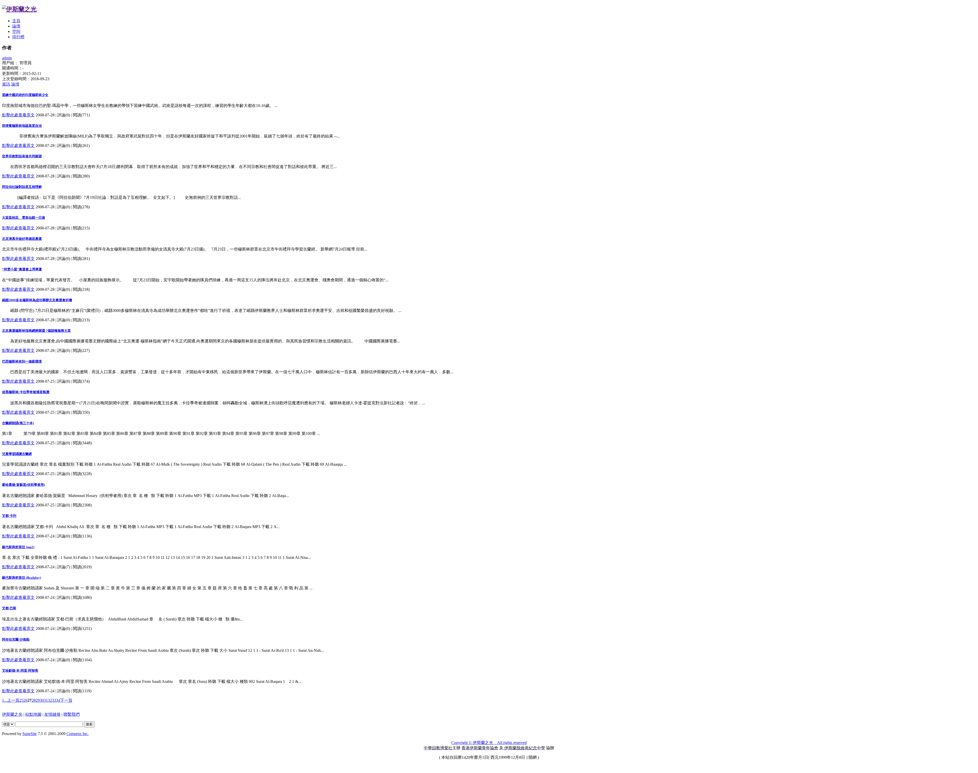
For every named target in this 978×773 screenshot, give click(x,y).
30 (42, 700)
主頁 (16, 21)
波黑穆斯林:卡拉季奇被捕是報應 (25, 392)
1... (4, 700)
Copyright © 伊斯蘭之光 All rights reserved (489, 742)
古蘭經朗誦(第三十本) (18, 423)
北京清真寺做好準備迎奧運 (22, 239)
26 (25, 700)
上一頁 (13, 700)
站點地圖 (33, 714)
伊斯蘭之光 (12, 714)
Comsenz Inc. (77, 733)
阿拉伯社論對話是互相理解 (22, 187)
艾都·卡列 (9, 516)
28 (34, 700)
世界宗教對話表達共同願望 (22, 156)
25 (21, 700)
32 (50, 700)
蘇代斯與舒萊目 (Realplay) (21, 577)
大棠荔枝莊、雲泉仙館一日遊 (23, 217)
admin (7, 58)
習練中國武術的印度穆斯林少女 (25, 95)
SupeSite (29, 733)
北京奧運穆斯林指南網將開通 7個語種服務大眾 (36, 331)
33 (54, 700)
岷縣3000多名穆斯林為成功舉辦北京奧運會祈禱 (37, 300)
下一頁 (66, 700)
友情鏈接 (52, 714)
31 (46, 700)
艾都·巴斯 (9, 608)
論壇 (16, 26)
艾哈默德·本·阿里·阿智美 (20, 670)
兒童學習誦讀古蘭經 (17, 454)
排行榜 (18, 37)
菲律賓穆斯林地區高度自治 (22, 126)
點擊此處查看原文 (18, 115)
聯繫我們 (71, 714)
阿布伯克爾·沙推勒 (16, 639)
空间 (16, 31)
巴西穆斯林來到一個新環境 (22, 361)
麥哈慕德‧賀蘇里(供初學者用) (23, 485)
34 (58, 700)
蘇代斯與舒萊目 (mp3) (18, 547)
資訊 (6, 84)
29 (38, 700)
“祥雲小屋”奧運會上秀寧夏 (22, 269)
